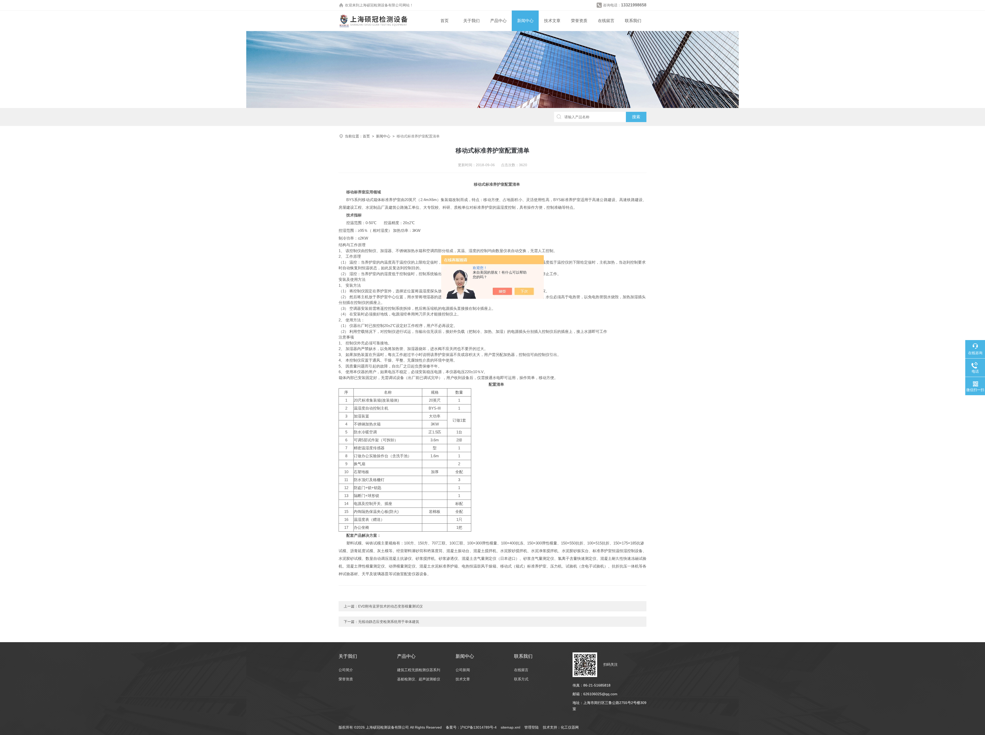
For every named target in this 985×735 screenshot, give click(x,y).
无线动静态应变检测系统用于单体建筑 (388, 622)
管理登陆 (531, 727)
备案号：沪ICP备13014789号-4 (471, 727)
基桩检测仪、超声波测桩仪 (418, 679)
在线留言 (606, 20)
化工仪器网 (570, 727)
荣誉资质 (579, 20)
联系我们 (633, 20)
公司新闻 (463, 670)
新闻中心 (525, 20)
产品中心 (498, 20)
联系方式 (521, 679)
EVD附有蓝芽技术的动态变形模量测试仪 (390, 606)
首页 (444, 20)
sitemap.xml (510, 727)
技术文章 (552, 20)
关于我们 (471, 20)
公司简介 (346, 670)
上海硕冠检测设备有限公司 (380, 5)
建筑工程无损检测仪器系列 (418, 670)
